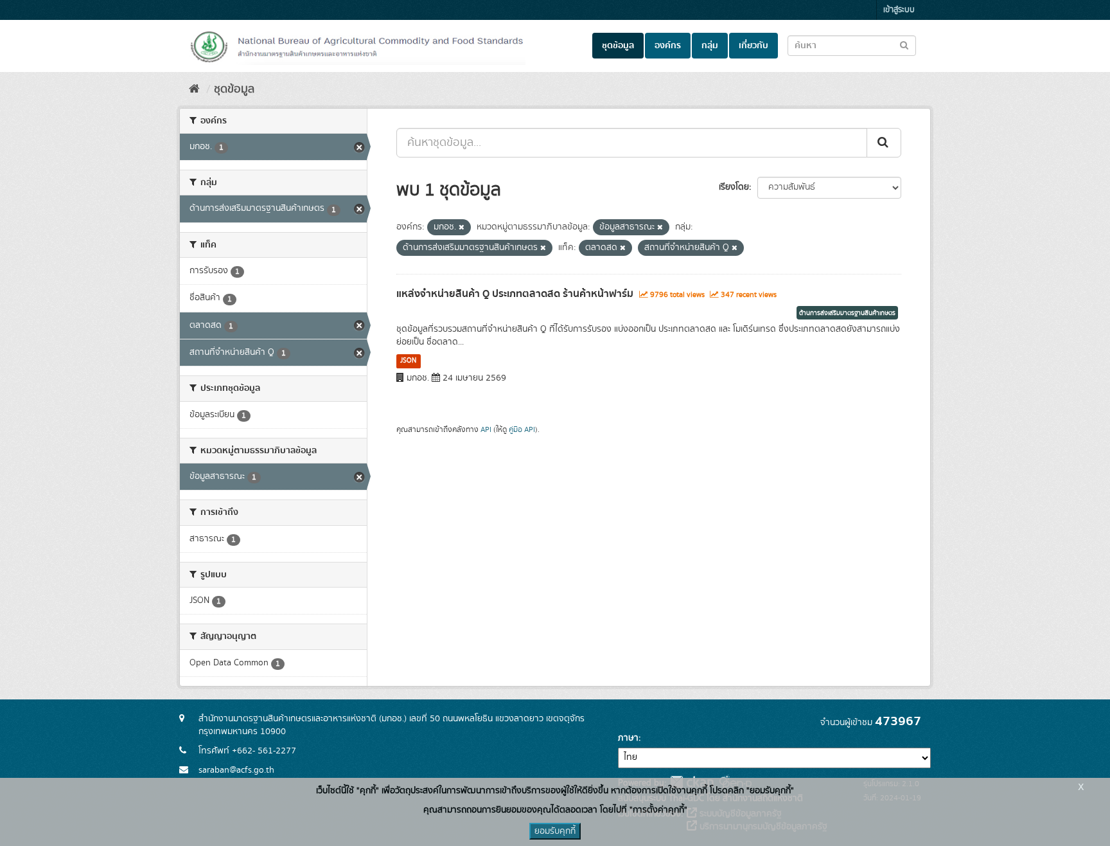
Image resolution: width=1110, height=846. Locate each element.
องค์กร (668, 46)
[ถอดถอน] (461, 227)
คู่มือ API (522, 429)
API (485, 429)
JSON (408, 361)
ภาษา (628, 738)
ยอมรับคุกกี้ (555, 831)
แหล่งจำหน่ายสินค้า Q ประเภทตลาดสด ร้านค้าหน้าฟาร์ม (514, 293)
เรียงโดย (734, 187)
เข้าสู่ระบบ (899, 10)
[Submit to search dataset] (904, 44)
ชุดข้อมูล (618, 46)
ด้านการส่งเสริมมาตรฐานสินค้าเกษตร (847, 313)
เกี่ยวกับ (753, 46)
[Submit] (884, 143)
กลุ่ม (709, 46)
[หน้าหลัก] (194, 89)
